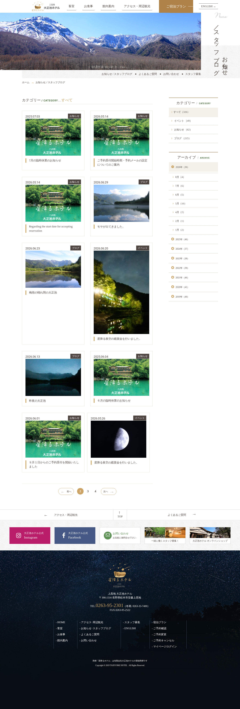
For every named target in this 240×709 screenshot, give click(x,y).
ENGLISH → (208, 6)
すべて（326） (182, 112)
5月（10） (181, 203)
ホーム (25, 82)
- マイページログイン (164, 646)
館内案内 (108, 6)
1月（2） (180, 230)
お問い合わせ (171, 74)
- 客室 (59, 628)
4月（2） (180, 212)
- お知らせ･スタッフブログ (95, 628)
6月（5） (180, 194)
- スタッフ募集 (131, 622)
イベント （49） (183, 121)
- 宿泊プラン (159, 622)
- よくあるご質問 (89, 634)
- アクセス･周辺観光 (91, 622)
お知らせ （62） (183, 129)
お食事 (88, 6)
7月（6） (180, 186)
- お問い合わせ (88, 640)
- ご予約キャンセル (163, 640)
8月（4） (180, 177)
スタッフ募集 (193, 74)
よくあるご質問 (148, 74)
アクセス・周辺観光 (137, 6)
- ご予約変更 (159, 634)
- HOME (60, 622)
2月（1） (180, 221)
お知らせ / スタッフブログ (117, 74)
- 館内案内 (62, 640)
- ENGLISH (129, 628)
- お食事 (60, 634)
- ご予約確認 (159, 628)
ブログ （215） (182, 138)
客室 (71, 6)
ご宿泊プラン (176, 6)
